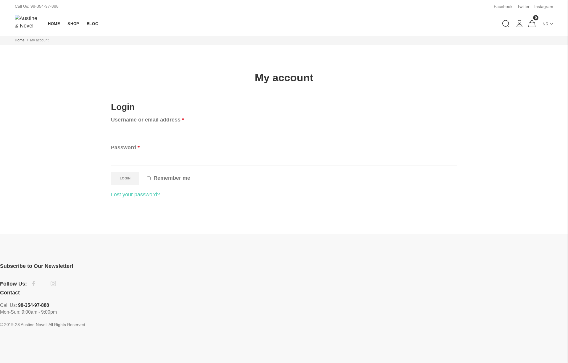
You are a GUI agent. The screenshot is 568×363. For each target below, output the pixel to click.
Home (20, 40)
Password (125, 147)
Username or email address (147, 120)
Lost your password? (135, 194)
